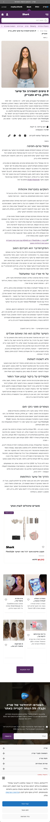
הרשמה (8, 736)
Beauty (33, 26)
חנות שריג (43, 758)
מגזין (26, 26)
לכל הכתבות (25, 670)
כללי (45, 768)
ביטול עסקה (42, 775)
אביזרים (20, 26)
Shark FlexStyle (33, 180)
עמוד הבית (43, 31)
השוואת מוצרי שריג (39, 753)
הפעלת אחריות (43, 26)
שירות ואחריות (41, 763)
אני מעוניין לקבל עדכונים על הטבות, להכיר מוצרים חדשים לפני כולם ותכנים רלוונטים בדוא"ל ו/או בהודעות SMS (23, 728)
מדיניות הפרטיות (12, 792)
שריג (45, 748)
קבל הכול (25, 804)
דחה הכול (25, 810)
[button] (3, 778)
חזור (45, 38)
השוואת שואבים (9, 26)
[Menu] (47, 14)
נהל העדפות (25, 817)
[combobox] (25, 20)
